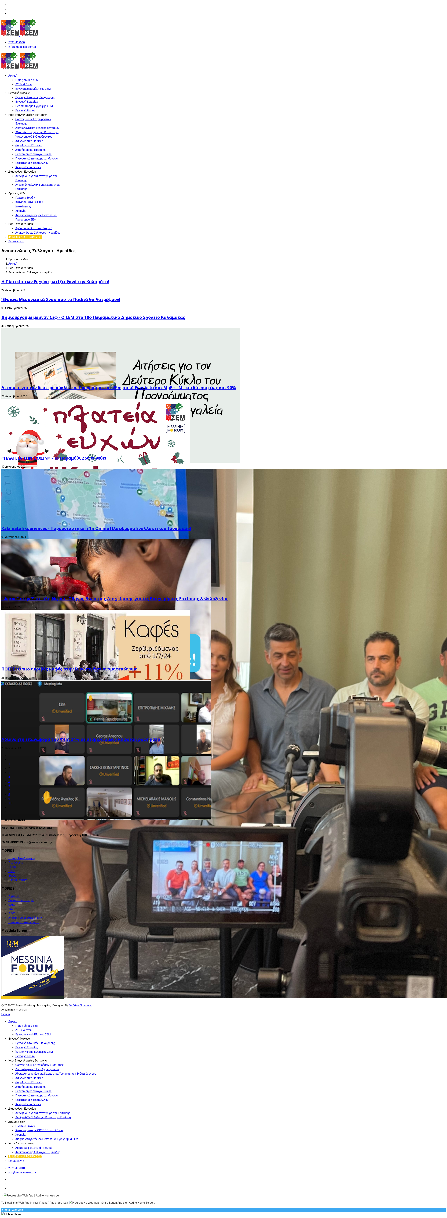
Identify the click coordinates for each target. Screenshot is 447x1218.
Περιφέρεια (15, 862)
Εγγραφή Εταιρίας (26, 101)
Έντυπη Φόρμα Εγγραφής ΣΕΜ (34, 106)
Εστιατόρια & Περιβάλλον (31, 163)
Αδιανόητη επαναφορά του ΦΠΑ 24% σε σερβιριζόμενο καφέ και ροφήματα (80, 739)
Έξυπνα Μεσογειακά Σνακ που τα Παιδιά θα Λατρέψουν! (60, 299)
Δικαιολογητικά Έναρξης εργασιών (37, 128)
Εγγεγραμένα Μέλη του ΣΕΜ (33, 88)
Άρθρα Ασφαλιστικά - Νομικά (33, 228)
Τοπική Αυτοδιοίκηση (21, 858)
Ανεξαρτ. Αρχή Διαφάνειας (25, 917)
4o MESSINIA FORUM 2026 (25, 237)
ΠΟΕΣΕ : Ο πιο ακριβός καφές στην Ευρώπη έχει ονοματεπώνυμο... (71, 669)
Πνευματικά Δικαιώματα (23, 922)
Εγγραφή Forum (25, 110)
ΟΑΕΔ (12, 904)
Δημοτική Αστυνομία (21, 900)
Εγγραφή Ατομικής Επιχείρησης (35, 97)
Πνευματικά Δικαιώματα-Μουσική (36, 158)
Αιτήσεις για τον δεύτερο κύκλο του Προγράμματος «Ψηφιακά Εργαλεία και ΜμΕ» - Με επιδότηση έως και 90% (118, 387)
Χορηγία (20, 210)
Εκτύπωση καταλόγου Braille (33, 154)
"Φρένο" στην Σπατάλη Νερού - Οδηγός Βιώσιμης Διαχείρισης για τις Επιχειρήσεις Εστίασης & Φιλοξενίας (114, 598)
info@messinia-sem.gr (22, 46)
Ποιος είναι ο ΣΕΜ (26, 80)
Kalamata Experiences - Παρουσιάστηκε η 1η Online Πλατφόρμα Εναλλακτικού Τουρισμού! (96, 528)
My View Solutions (80, 1005)
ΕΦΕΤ (11, 871)
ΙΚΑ (10, 909)
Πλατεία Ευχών (25, 197)
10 (10, 803)
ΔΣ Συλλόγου (23, 84)
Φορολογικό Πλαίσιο (28, 145)
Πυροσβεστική (17, 880)
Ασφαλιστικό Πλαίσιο (29, 141)
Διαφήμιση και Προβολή (30, 149)
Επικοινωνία (16, 241)
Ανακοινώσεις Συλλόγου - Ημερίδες (37, 232)
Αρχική (12, 75)
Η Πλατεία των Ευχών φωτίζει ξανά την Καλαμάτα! (55, 281)
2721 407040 (16, 42)
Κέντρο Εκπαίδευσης (28, 167)
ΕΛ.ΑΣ (12, 875)
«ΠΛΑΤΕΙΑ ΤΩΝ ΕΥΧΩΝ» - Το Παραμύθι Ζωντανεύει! (54, 458)
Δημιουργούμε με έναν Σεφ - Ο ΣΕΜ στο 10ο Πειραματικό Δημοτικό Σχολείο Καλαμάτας (93, 317)
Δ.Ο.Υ (11, 913)
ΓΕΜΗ (12, 867)
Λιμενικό (14, 896)
